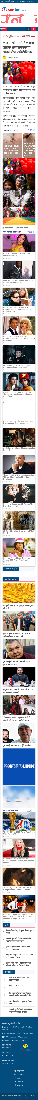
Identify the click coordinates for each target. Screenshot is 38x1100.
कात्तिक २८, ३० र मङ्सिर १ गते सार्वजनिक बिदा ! (19, 979)
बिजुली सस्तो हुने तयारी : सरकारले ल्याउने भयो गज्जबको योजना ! (18, 691)
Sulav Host (23, 1098)
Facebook (19, 1078)
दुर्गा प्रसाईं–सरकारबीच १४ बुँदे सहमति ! (17, 745)
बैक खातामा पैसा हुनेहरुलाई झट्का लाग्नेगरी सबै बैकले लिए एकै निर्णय (20, 994)
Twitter (20, 1081)
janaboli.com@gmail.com (18, 1037)
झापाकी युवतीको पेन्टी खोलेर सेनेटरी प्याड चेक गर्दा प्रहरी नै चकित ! (21, 1011)
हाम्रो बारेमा (20, 1074)
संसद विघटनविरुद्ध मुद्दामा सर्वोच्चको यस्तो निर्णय (21, 1002)
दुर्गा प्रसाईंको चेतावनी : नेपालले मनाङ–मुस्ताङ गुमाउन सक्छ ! (17, 663)
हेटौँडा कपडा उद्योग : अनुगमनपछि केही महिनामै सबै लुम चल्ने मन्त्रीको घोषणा (16, 719)
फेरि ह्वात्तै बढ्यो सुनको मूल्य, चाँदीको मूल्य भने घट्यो (18, 607)
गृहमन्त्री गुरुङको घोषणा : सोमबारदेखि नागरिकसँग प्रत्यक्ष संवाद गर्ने (16, 635)
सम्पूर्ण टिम (20, 1071)
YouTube (20, 1085)
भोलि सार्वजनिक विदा (16, 985)
